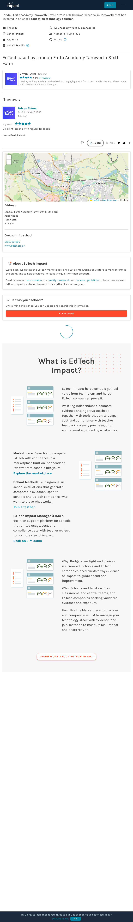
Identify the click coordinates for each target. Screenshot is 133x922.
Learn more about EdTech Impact (67, 656)
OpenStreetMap (109, 200)
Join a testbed (24, 507)
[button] (119, 143)
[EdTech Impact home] (12, 5)
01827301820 (12, 241)
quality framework (59, 280)
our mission (34, 280)
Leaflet (95, 200)
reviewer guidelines (87, 280)
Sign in (110, 5)
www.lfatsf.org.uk (15, 245)
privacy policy (60, 918)
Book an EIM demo (27, 541)
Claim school (66, 313)
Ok (75, 918)
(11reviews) (45, 78)
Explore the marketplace (32, 473)
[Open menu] (123, 5)
